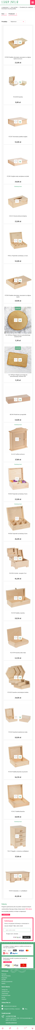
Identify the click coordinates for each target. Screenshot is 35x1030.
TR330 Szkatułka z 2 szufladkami (18, 891)
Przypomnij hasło (6, 995)
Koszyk (3, 997)
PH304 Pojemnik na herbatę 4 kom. (18, 494)
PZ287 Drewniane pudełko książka (18, 136)
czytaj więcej (6, 914)
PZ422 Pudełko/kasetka (18, 811)
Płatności (4, 974)
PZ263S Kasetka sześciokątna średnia (17, 692)
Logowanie (17, 1028)
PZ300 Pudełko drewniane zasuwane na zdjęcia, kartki (18, 296)
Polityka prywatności (7, 981)
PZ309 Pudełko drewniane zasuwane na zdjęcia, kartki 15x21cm (18, 58)
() (25, 1027)
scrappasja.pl (5, 7)
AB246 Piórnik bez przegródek (18, 414)
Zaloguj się (4, 989)
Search (10, 1028)
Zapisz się (26, 937)
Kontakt (4, 979)
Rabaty (3, 983)
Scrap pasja (13, 2)
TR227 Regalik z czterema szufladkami (18, 851)
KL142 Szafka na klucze (18, 454)
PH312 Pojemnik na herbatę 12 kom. (18, 255)
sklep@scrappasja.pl (11, 1022)
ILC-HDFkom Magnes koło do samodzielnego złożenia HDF (18, 335)
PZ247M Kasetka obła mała (18, 652)
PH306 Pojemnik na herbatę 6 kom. (18, 533)
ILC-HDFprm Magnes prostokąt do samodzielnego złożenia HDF (17, 375)
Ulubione (4, 999)
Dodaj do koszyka (20, 42)
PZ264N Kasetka (18, 97)
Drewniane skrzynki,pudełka (9, 8)
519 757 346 (11, 1016)
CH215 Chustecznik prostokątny (18, 216)
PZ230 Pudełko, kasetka (18, 613)
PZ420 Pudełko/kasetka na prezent (18, 771)
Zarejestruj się (5, 991)
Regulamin (4, 977)
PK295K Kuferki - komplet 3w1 (18, 573)
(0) (32, 1028)
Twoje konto (5, 993)
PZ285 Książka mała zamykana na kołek (18, 176)
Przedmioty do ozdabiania (26, 7)
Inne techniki (14, 7)
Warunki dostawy (6, 976)
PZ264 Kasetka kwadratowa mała (17, 732)
